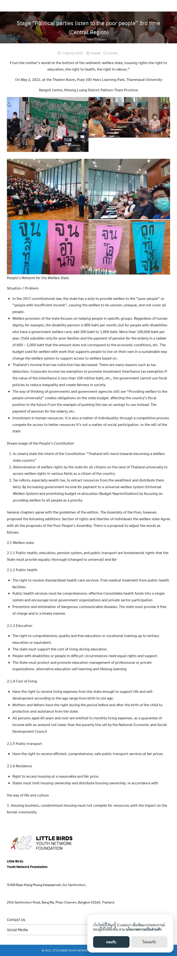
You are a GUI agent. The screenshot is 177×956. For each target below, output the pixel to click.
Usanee (95, 53)
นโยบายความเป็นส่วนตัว (144, 929)
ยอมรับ (111, 942)
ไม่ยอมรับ (149, 942)
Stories (112, 53)
